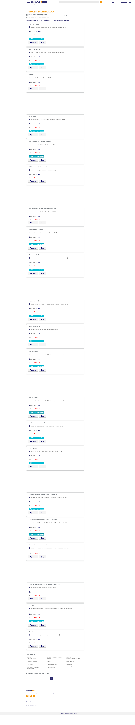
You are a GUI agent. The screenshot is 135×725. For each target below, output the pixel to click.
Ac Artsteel (32, 116)
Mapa (43, 42)
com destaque (124, 2)
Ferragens (49, 658)
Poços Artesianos (70, 661)
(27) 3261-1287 (33, 592)
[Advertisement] (55, 4)
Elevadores (29, 666)
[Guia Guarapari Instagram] (34, 695)
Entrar (113, 2)
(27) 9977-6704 (33, 174)
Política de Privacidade (73, 713)
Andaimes (29, 657)
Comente (33, 42)
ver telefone (38, 31)
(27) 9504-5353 (33, 149)
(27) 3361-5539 (33, 82)
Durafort (32, 632)
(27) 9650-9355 (33, 455)
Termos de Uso (66, 713)
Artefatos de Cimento (31, 658)
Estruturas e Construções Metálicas (55, 657)
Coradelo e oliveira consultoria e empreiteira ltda (45, 584)
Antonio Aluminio (34, 326)
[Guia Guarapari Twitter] (31, 695)
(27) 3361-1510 (33, 237)
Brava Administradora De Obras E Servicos (43, 494)
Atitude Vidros (34, 351)
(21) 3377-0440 (33, 262)
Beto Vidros (33, 448)
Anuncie (29, 708)
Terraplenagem (69, 666)
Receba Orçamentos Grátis (38, 38)
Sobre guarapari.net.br (32, 705)
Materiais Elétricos (51, 667)
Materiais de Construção (52, 666)
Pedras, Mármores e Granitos (73, 658)
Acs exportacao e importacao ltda (40, 141)
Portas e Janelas (70, 663)
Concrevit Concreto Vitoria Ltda (39, 545)
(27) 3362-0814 (33, 639)
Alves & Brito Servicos (36, 229)
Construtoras (30, 664)
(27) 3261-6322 (33, 359)
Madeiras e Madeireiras (52, 664)
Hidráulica (49, 663)
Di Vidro (31, 605)
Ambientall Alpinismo (36, 255)
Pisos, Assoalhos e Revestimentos (74, 660)
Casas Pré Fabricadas (32, 661)
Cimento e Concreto (31, 663)
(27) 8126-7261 (33, 124)
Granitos (48, 661)
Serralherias (69, 664)
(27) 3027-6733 (33, 502)
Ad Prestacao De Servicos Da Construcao (42, 167)
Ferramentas (49, 660)
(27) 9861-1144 (33, 333)
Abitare (31, 74)
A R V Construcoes (35, 24)
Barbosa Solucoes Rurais (37, 423)
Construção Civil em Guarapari (37, 673)
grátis (130, 2)
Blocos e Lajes (30, 660)
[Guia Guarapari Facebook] (27, 695)
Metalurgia (68, 657)
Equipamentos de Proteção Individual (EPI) (33, 668)
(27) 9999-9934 (33, 614)
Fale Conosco (30, 707)
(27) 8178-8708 (33, 430)
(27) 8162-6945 (33, 31)
